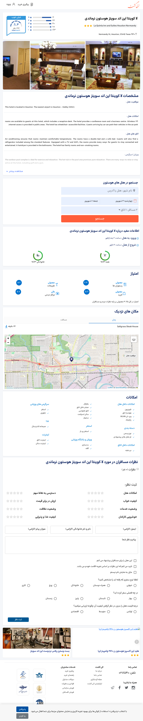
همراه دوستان (99, 585)
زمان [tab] (114, 319)
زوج (50, 585)
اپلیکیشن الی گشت (94, 683)
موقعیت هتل (131, 356)
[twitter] (126, 687)
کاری (24, 585)
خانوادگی (75, 585)
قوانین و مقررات (68, 683)
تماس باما (98, 675)
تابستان (102, 598)
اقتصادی (75, 611)
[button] (39, 364)
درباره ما (99, 671)
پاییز (77, 598)
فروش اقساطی (68, 692)
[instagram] (133, 687)
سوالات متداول (68, 679)
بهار (130, 598)
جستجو (99, 219)
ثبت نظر (18, 619)
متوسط (102, 611)
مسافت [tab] (63, 319)
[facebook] (119, 687)
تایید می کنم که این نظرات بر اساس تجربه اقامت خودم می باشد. (104, 566)
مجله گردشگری (96, 679)
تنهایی (129, 585)
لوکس (129, 611)
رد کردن (22, 716)
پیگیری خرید (69, 671)
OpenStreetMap (121, 387)
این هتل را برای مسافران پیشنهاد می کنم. (114, 560)
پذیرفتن (22, 709)
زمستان (49, 598)
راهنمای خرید (69, 675)
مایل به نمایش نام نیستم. (121, 572)
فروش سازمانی (68, 688)
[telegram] (112, 687)
